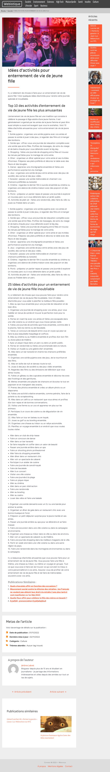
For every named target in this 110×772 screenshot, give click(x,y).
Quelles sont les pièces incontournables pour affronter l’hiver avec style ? (94, 57)
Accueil (3, 11)
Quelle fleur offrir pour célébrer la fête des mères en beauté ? (38, 598)
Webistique (12, 4)
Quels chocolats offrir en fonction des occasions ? (33, 586)
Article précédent (21, 691)
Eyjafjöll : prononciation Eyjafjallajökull (28, 601)
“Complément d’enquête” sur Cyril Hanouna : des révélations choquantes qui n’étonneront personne (95, 157)
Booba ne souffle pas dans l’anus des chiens (95, 123)
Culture (10, 11)
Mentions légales (55, 766)
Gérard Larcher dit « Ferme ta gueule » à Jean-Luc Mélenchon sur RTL (94, 33)
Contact (68, 766)
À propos (42, 766)
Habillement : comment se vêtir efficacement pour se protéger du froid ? (95, 95)
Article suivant (58, 691)
